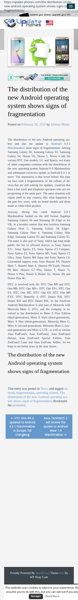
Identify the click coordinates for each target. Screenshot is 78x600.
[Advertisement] (37, 505)
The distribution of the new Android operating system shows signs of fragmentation (38, 397)
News (44, 388)
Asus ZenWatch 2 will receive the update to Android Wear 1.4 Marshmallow (55, 426)
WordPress (41, 573)
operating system (47, 392)
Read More (52, 596)
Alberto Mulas (60, 124)
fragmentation (25, 392)
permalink (19, 405)
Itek (61, 573)
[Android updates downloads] (23, 23)
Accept (36, 596)
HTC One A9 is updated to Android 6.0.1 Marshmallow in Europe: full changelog (22, 426)
